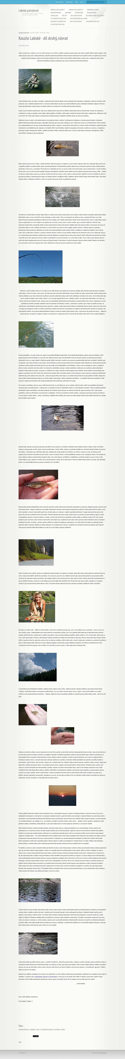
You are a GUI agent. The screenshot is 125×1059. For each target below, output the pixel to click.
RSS (76, 2)
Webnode (104, 1053)
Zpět (20, 1042)
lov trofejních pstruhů (47, 1029)
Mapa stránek (69, 2)
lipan (38, 1029)
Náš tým (64, 15)
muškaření (33, 1029)
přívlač (63, 1029)
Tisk (81, 2)
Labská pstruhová (24, 32)
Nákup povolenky (56, 13)
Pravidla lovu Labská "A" (58, 10)
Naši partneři (79, 13)
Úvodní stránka (59, 2)
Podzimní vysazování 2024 (58, 21)
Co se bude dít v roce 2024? (58, 18)
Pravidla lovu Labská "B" (76, 10)
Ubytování (68, 13)
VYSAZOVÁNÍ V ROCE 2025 (92, 21)
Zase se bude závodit (76, 21)
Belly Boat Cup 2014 (76, 15)
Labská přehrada (23, 1029)
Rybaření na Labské (93, 10)
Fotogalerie (54, 15)
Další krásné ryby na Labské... (79, 18)
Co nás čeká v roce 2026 (58, 24)
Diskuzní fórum (91, 13)
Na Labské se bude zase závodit (95, 15)
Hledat (104, 2)
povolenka (57, 1029)
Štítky (21, 1025)
